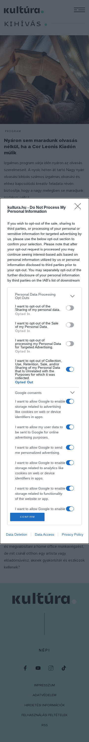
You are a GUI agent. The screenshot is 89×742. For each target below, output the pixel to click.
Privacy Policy (72, 534)
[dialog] (44, 371)
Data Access (44, 534)
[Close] (79, 207)
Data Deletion (16, 534)
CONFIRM (27, 516)
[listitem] (44, 296)
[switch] (70, 307)
